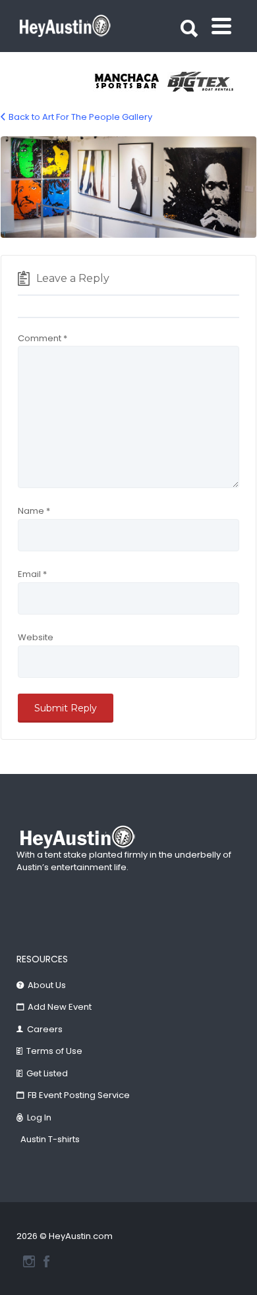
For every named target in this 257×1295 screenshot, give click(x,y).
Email (32, 574)
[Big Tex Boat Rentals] (204, 82)
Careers (45, 1029)
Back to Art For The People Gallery (80, 117)
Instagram (29, 1261)
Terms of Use (54, 1051)
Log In (39, 1117)
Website (35, 637)
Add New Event (60, 1007)
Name (34, 511)
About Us (47, 985)
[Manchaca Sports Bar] (130, 82)
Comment (42, 338)
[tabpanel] (130, 82)
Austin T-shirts (50, 1139)
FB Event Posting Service (79, 1095)
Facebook (46, 1261)
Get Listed (47, 1073)
